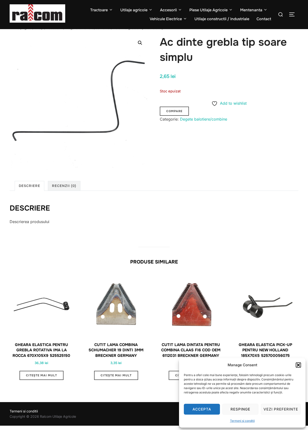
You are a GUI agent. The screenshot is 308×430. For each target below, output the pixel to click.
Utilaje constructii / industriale (221, 18)
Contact (264, 18)
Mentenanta (251, 10)
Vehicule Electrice (166, 18)
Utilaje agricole (134, 10)
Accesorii (168, 10)
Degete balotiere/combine (203, 119)
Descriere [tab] (29, 186)
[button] (298, 365)
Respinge (240, 409)
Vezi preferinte (280, 409)
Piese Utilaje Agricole (208, 10)
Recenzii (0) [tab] (64, 186)
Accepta (201, 409)
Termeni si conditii (242, 421)
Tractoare (99, 10)
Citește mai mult (41, 375)
